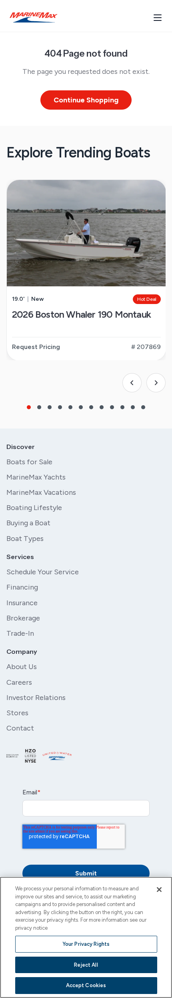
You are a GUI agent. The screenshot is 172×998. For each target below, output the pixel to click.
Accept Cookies (86, 985)
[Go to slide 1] (29, 407)
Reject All (86, 965)
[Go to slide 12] (143, 407)
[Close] (159, 889)
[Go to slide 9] (112, 407)
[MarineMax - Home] (34, 17)
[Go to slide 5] (70, 407)
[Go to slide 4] (60, 407)
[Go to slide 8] (102, 407)
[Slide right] (156, 382)
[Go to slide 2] (39, 407)
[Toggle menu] (157, 17)
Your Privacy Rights (86, 944)
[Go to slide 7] (91, 407)
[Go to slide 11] (133, 407)
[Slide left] (132, 382)
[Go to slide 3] (50, 407)
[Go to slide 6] (81, 407)
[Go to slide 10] (122, 407)
